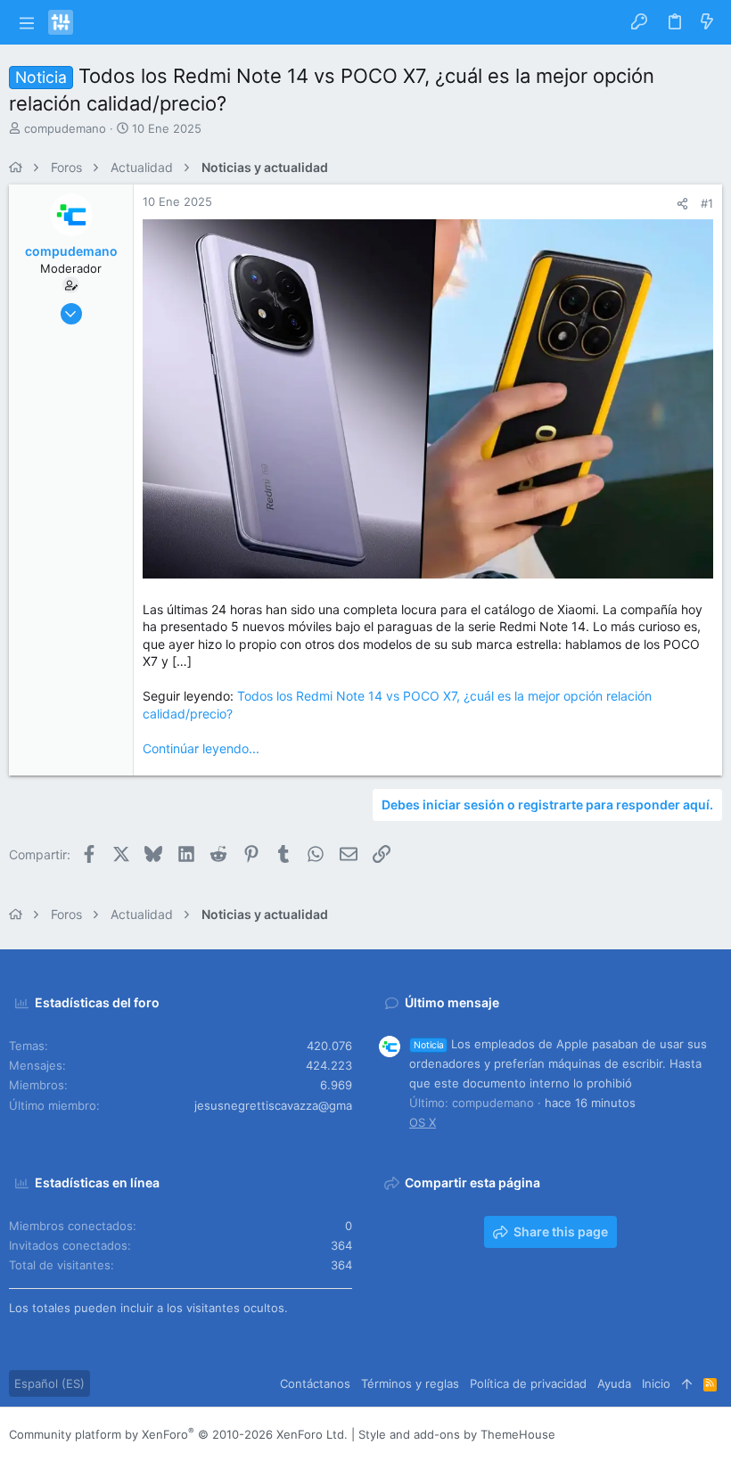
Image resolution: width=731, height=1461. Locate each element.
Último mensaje (452, 1002)
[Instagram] (634, 1434)
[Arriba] (687, 1383)
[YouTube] (714, 1434)
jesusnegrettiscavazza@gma (273, 1105)
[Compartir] (682, 203)
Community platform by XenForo (178, 1434)
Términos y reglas (410, 1383)
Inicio (656, 1383)
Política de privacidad (528, 1383)
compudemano (65, 128)
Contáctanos (315, 1383)
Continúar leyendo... (201, 748)
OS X (422, 1122)
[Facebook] (607, 1434)
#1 (707, 203)
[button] (26, 22)
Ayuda (614, 1383)
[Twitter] (687, 1434)
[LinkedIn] (661, 1434)
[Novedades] (707, 22)
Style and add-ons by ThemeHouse (456, 1434)
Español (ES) (49, 1383)
